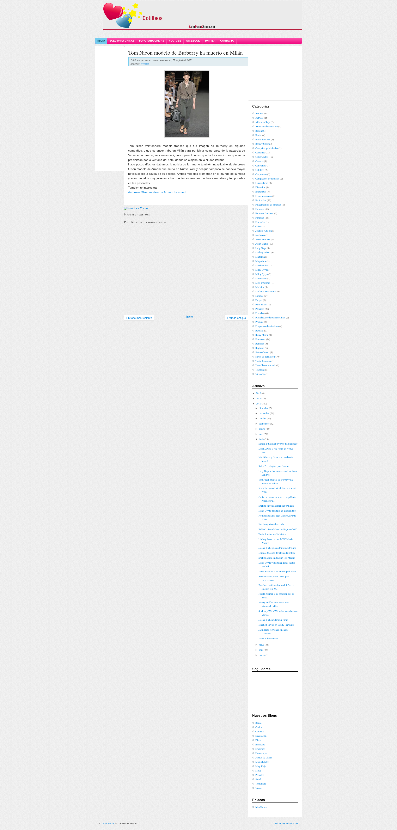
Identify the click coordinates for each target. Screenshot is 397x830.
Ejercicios (260, 744)
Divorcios (260, 187)
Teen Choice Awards (265, 365)
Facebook (193, 40)
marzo (262, 655)
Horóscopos (261, 753)
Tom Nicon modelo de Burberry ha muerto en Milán (185, 52)
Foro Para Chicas (151, 40)
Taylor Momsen (263, 360)
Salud (258, 779)
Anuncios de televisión (266, 126)
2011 (258, 398)
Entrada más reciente (139, 317)
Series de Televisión (265, 356)
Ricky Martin (261, 334)
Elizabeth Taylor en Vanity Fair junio (276, 624)
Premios (259, 321)
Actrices (259, 117)
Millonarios (261, 278)
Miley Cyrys (261, 274)
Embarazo (260, 748)
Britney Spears (262, 143)
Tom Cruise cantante (268, 638)
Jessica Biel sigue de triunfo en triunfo (277, 547)
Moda (258, 770)
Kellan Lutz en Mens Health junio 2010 (277, 529)
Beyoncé (259, 130)
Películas (259, 308)
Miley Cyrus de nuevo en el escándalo (277, 510)
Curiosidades (261, 182)
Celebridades (261, 156)
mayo (261, 644)
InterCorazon (261, 806)
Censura (259, 161)
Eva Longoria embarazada (271, 524)
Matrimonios (261, 265)
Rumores (259, 343)
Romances (260, 339)
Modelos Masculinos (265, 291)
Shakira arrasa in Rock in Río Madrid (276, 557)
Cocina (258, 727)
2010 (258, 403)
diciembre (263, 408)
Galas (258, 226)
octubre (262, 418)
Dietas (258, 740)
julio (261, 433)
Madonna (260, 256)
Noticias (145, 63)
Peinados (259, 774)
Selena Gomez (262, 352)
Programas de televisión (267, 326)
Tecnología (260, 783)
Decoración (261, 735)
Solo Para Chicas (122, 40)
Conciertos (260, 165)
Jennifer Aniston (263, 230)
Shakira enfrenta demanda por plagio (276, 505)
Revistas (259, 330)
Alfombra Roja (262, 122)
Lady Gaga (260, 248)
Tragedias (260, 369)
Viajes (258, 787)
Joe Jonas (260, 235)
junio (261, 439)
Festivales (260, 222)
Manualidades (262, 761)
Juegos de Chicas (263, 757)
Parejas (258, 300)
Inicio (101, 40)
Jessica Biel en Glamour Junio (273, 619)
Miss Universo (262, 282)
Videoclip (260, 374)
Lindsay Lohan (262, 252)
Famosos (259, 217)
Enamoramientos (263, 195)
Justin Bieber (261, 243)
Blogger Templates (286, 823)
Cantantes (260, 152)
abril (261, 649)
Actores (259, 113)
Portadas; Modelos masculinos (270, 317)
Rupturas (259, 347)
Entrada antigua (236, 317)
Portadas (259, 313)
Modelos (259, 287)
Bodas (258, 135)
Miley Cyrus (261, 269)
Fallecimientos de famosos (268, 204)
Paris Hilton (261, 304)
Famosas (259, 208)
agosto (262, 428)
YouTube (175, 40)
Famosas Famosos (264, 213)
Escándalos (260, 200)
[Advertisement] (198, 33)
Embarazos (260, 191)
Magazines (260, 261)
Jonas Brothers (262, 239)
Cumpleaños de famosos (267, 178)
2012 (258, 393)
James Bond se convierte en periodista (277, 571)
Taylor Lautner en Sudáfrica (272, 534)
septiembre (264, 423)
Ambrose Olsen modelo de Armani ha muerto (157, 192)
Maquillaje (260, 766)
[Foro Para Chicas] (136, 208)
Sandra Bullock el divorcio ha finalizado (278, 443)
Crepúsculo (261, 174)
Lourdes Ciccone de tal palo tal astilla (276, 552)
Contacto (227, 40)
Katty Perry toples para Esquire (273, 466)
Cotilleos (259, 169)
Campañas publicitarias (266, 148)
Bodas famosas (262, 139)
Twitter (210, 40)
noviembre (264, 413)
